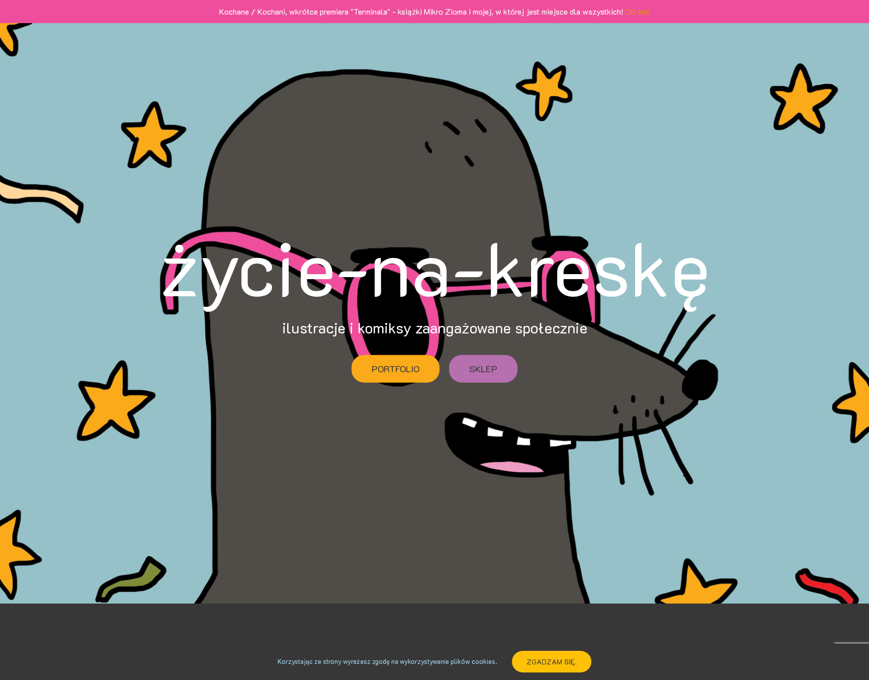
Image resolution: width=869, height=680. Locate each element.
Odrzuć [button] (637, 11)
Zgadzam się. (552, 661)
